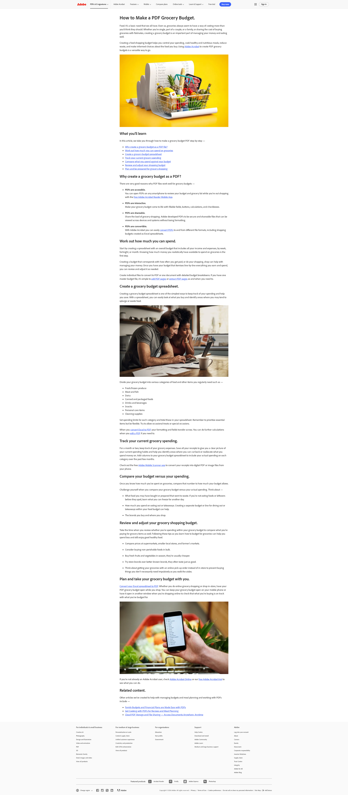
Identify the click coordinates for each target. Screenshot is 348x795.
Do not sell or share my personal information (238, 790)
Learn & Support (195, 4)
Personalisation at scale (123, 732)
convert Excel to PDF (140, 429)
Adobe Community (201, 739)
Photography (80, 736)
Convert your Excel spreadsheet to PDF (139, 586)
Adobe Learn (199, 743)
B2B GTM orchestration (123, 747)
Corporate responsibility (242, 750)
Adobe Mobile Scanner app (151, 465)
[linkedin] (112, 790)
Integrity (237, 765)
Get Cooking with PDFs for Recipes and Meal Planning (151, 711)
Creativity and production (124, 743)
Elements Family (81, 754)
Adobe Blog (238, 772)
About (236, 736)
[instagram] (102, 790)
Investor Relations (240, 754)
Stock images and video (84, 758)
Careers (236, 739)
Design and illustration (83, 739)
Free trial (211, 4)
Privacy (193, 790)
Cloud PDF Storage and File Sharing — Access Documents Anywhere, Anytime (164, 714)
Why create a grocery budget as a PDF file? (146, 146)
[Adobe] (81, 4)
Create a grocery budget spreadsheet (143, 154)
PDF (77, 747)
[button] (255, 4)
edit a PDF (135, 433)
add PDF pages (158, 278)
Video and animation (83, 743)
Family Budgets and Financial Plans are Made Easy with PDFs (155, 707)
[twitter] (107, 790)
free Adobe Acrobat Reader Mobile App (153, 197)
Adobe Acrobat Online (181, 679)
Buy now (225, 4)
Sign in (264, 4)
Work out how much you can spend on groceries (149, 150)
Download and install (202, 736)
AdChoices (268, 790)
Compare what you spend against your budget (148, 161)
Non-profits (159, 736)
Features (133, 4)
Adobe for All (238, 769)
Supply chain (238, 758)
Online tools (177, 4)
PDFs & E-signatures (98, 4)
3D (77, 750)
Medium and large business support (206, 747)
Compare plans (161, 4)
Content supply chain (123, 736)
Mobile (146, 4)
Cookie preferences (214, 790)
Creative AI (79, 732)
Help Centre (199, 732)
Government (159, 739)
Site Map (258, 790)
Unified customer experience (125, 739)
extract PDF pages (178, 278)
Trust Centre (238, 761)
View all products (82, 761)
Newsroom (237, 747)
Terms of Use (202, 790)
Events (236, 743)
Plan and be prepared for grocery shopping (146, 168)
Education (158, 732)
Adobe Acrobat (119, 4)
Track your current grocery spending (143, 157)
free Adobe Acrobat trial (210, 679)
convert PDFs (166, 230)
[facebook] (97, 790)
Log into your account (241, 732)
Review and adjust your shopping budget (145, 165)
